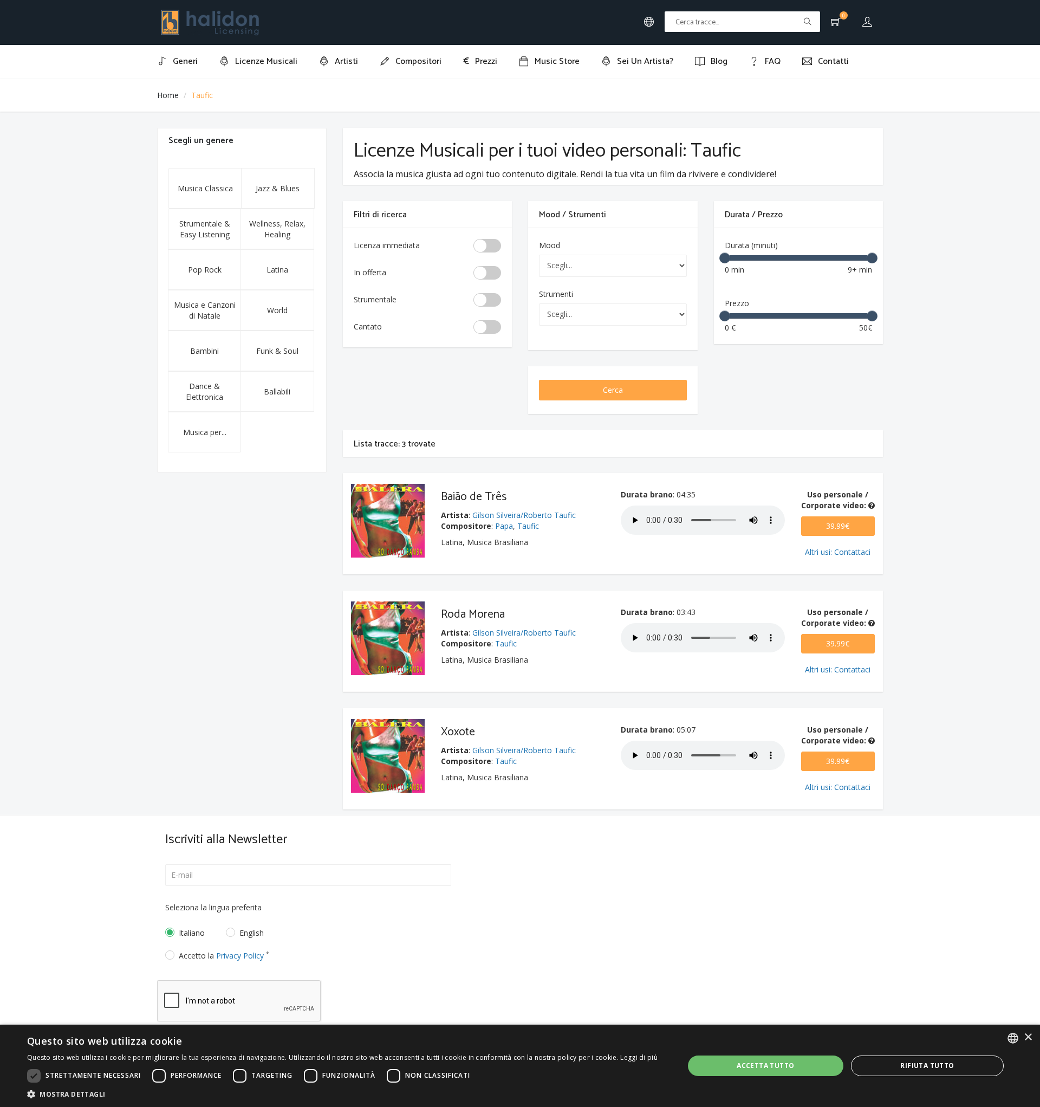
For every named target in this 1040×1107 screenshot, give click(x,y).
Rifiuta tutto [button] (927, 1065)
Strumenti (556, 294)
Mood (549, 245)
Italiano (192, 933)
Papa (504, 526)
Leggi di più (639, 1057)
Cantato (368, 326)
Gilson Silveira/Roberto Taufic (524, 515)
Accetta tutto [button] (765, 1065)
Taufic (528, 526)
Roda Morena (473, 614)
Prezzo (737, 303)
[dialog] (520, 1066)
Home (168, 95)
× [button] (1028, 1037)
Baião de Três (473, 497)
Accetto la (224, 955)
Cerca (613, 390)
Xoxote (458, 732)
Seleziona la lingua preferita (213, 907)
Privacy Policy (240, 955)
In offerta (370, 272)
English (251, 933)
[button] (342, 1094)
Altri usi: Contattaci (837, 552)
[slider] (724, 258)
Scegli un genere (200, 140)
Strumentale (375, 299)
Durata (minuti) (751, 245)
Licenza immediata (387, 245)
